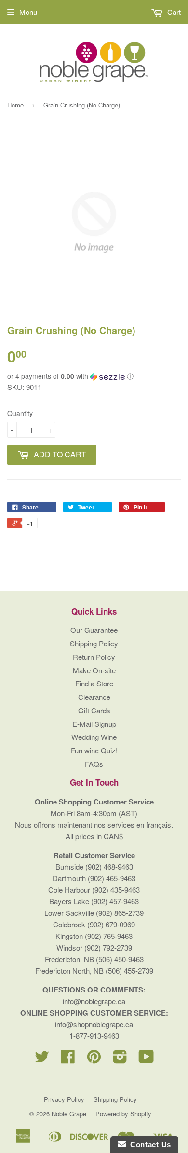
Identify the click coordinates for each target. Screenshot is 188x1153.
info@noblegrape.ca (94, 1001)
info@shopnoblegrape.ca (94, 1024)
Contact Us (148, 1144)
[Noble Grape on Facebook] (68, 1059)
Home (15, 104)
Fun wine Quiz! (94, 750)
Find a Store (94, 683)
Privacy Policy (64, 1099)
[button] (94, 376)
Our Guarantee (94, 630)
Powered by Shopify (123, 1113)
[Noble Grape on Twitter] (42, 1059)
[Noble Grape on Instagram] (120, 1059)
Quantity (20, 413)
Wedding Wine (94, 737)
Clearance (94, 697)
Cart (173, 12)
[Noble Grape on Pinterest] (94, 1059)
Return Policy (94, 657)
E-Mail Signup (94, 724)
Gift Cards (94, 710)
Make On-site (94, 670)
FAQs (94, 764)
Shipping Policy (94, 643)
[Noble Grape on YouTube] (146, 1059)
